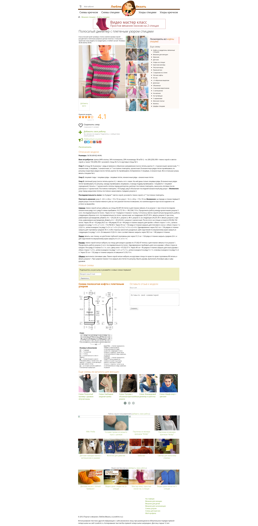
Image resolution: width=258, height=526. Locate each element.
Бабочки (141, 455)
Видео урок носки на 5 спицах (167, 487)
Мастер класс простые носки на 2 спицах (141, 487)
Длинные (156, 83)
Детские (156, 60)
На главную (149, 499)
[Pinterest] (100, 142)
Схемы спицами (110, 12)
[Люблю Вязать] (129, 9)
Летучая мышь (158, 67)
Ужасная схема (80, 117)
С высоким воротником (161, 88)
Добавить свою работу (95, 131)
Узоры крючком (169, 12)
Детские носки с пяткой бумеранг (90, 487)
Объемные (157, 85)
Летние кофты (158, 75)
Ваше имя (133, 287)
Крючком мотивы (159, 65)
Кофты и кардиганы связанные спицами (164, 51)
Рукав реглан (157, 70)
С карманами (157, 98)
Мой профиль (150, 513)
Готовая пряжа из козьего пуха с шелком (116, 433)
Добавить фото (84, 104)
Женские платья (158, 101)
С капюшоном (158, 91)
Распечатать (85, 147)
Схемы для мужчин (152, 511)
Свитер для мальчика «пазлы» (167, 456)
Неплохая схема (83, 117)
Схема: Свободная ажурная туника (106, 395)
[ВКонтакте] (85, 142)
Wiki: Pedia (90, 431)
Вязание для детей (152, 503)
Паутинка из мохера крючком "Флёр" (141, 432)
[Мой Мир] (94, 142)
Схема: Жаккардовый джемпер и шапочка (147, 395)
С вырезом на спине (160, 73)
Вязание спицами (88, 17)
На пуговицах (157, 96)
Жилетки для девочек (116, 455)
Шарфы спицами (159, 106)
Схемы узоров (150, 508)
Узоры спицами (147, 12)
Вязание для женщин (160, 54)
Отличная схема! (92, 117)
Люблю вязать (79, 17)
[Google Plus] (97, 142)
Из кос (155, 78)
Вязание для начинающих (155, 506)
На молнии (157, 93)
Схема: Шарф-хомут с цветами (168, 395)
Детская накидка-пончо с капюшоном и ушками (90, 456)
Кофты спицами (103, 17)
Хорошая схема (89, 117)
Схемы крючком (89, 12)
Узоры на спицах (159, 62)
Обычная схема (86, 117)
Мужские (156, 57)
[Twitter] (88, 142)
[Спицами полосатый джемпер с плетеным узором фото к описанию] (102, 71)
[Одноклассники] (91, 142)
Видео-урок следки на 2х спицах (116, 487)
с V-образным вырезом (161, 80)
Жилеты (156, 104)
